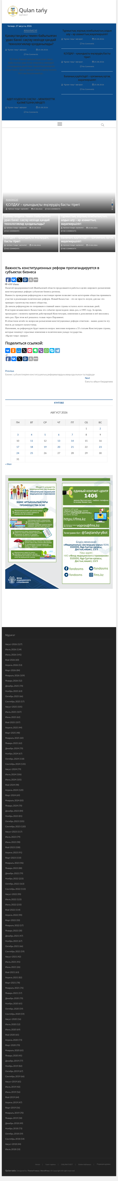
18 (31, 446)
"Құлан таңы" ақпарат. (17, 50)
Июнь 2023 (10, 842)
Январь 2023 (11, 868)
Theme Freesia (33, 1171)
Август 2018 (11, 1144)
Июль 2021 (10, 961)
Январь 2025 (11, 743)
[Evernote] (35, 350)
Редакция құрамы (103, 1164)
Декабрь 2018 (12, 1123)
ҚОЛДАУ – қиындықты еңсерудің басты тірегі (87, 55)
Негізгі (37, 1164)
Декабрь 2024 (12, 748)
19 (45, 446)
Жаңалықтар (30, 30)
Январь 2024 (11, 805)
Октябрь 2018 (12, 1133)
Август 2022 (11, 894)
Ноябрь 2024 (11, 753)
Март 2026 (10, 670)
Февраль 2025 (12, 738)
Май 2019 (10, 1097)
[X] (24, 350)
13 (58, 440)
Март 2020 (10, 1045)
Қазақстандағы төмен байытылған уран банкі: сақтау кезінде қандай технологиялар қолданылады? (31, 40)
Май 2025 (10, 722)
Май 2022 (10, 909)
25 (31, 453)
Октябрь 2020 (12, 1008)
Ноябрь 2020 (11, 1003)
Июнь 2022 (10, 904)
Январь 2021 (11, 993)
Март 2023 (10, 857)
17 (17, 446)
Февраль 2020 (12, 1050)
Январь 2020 (11, 1055)
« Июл (8, 464)
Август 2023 (11, 831)
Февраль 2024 (12, 800)
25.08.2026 (43, 50)
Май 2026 (10, 659)
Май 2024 (10, 784)
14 (72, 440)
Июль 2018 (10, 1149)
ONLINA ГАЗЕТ (67, 1164)
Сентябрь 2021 (12, 951)
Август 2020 (11, 1019)
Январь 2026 (11, 680)
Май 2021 (10, 972)
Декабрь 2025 (12, 686)
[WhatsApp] (46, 350)
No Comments (32, 54)
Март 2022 (10, 920)
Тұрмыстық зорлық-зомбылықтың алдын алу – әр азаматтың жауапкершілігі (87, 32)
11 (31, 440)
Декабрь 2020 (12, 998)
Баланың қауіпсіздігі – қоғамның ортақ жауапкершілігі (87, 78)
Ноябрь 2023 (11, 816)
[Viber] (40, 350)
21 (72, 446)
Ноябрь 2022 (11, 878)
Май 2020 (10, 1034)
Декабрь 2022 (12, 873)
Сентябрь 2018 (12, 1139)
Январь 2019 (11, 1118)
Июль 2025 (10, 712)
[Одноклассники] (13, 350)
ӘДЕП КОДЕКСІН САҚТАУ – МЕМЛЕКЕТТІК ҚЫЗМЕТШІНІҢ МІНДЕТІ (31, 100)
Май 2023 (10, 847)
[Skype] (51, 350)
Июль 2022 (10, 899)
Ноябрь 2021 (11, 941)
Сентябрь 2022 (12, 889)
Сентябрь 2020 (12, 1014)
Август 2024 (11, 769)
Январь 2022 (11, 930)
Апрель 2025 (11, 727)
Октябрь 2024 (12, 758)
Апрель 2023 (11, 852)
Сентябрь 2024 (12, 764)
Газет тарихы (50, 1164)
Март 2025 (10, 732)
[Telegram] (57, 350)
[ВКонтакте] (7, 350)
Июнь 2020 (10, 1029)
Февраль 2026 (12, 675)
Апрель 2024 (11, 790)
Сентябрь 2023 (12, 826)
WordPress (44, 1171)
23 (100, 446)
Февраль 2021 (12, 988)
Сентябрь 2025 (12, 701)
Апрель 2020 (11, 1040)
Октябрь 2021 (12, 946)
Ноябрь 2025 (11, 691)
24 (17, 453)
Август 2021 (11, 956)
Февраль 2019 (12, 1112)
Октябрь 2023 (12, 821)
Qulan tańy (33, 10)
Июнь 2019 (10, 1092)
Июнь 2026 (10, 654)
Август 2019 (11, 1081)
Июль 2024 (10, 774)
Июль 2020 (10, 1024)
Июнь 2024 (10, 779)
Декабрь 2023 (12, 810)
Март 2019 (10, 1107)
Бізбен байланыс (84, 1164)
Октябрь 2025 (12, 696)
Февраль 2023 (12, 863)
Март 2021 (10, 982)
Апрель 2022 (11, 915)
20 (58, 446)
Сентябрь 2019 (12, 1076)
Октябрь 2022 (12, 883)
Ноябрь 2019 (11, 1066)
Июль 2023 (10, 837)
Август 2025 (11, 706)
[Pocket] (29, 350)
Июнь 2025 (10, 717)
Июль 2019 (10, 1086)
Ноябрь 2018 (11, 1128)
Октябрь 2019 (12, 1071)
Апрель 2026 (11, 665)
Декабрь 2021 (12, 935)
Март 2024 (10, 795)
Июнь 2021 (10, 967)
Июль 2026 (10, 649)
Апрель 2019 (11, 1102)
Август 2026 (11, 644)
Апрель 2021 (11, 977)
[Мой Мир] (18, 350)
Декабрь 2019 (12, 1060)
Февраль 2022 (12, 925)
